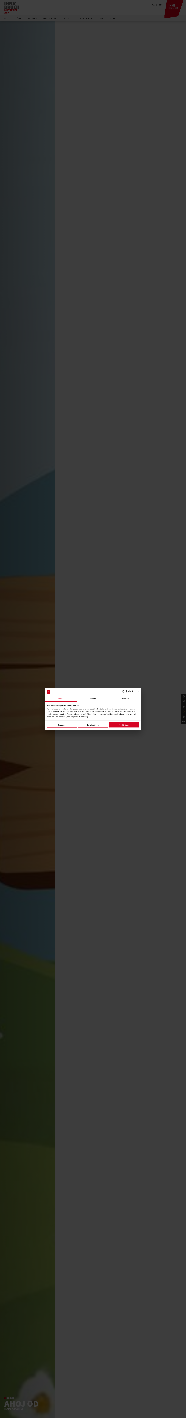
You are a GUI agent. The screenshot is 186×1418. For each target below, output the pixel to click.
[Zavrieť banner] (138, 692)
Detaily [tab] (93, 699)
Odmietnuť (62, 725)
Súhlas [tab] (60, 699)
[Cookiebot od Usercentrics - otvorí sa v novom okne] (123, 692)
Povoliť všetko (124, 725)
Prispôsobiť (91, 725)
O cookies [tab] (125, 699)
